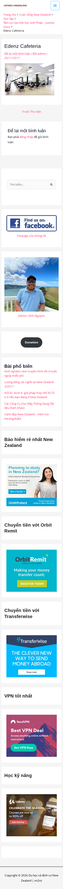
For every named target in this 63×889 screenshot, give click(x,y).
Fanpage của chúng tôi (31, 236)
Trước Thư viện (31, 111)
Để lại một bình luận (17, 54)
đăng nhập (26, 137)
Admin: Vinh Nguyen (31, 316)
